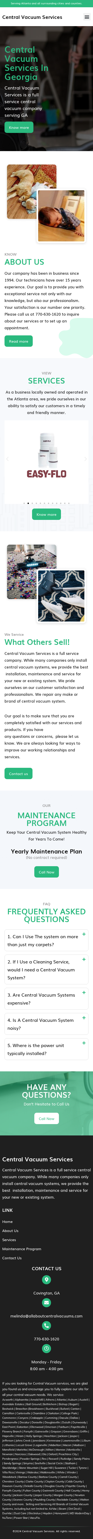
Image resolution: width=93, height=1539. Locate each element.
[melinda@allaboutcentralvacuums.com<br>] (46, 1302)
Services (9, 1239)
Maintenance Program (21, 1248)
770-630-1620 (46, 1339)
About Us (10, 1230)
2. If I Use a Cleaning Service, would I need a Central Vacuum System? (41, 969)
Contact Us (12, 1257)
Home (7, 1221)
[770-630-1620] (46, 1325)
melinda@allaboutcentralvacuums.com (46, 1316)
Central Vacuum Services (32, 16)
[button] (87, 16)
